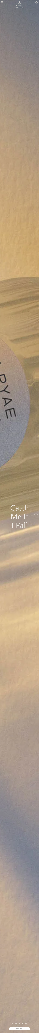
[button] (36, 514)
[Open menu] (2, 2)
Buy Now (19, 1028)
